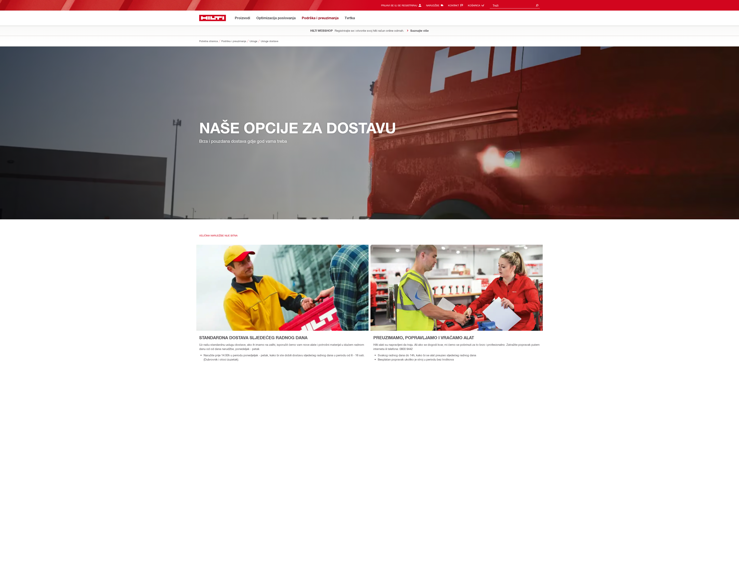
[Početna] (212, 18)
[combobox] (515, 5)
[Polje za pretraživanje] (537, 5)
